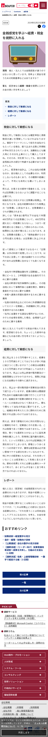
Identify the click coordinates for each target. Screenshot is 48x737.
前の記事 (24, 574)
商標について (27, 714)
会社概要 (7, 707)
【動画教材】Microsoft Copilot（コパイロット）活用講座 (24, 624)
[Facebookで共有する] (43, 26)
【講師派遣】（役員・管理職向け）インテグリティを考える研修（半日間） (23, 617)
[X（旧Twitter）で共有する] (39, 26)
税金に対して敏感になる (19, 106)
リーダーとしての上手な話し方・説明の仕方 (24, 644)
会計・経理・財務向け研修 (17, 539)
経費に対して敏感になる (19, 111)
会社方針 (7, 710)
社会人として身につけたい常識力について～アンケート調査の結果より (24, 636)
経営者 (26, 11)
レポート (12, 115)
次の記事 (24, 590)
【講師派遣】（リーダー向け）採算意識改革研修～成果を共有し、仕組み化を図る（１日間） (24, 550)
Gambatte (17, 11)
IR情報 (20, 707)
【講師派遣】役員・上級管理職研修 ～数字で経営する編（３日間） (25, 558)
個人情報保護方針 (25, 710)
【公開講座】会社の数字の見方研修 (22, 543)
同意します (24, 732)
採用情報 (34, 707)
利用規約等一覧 (10, 714)
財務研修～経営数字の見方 (17, 536)
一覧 (24, 582)
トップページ (6, 11)
